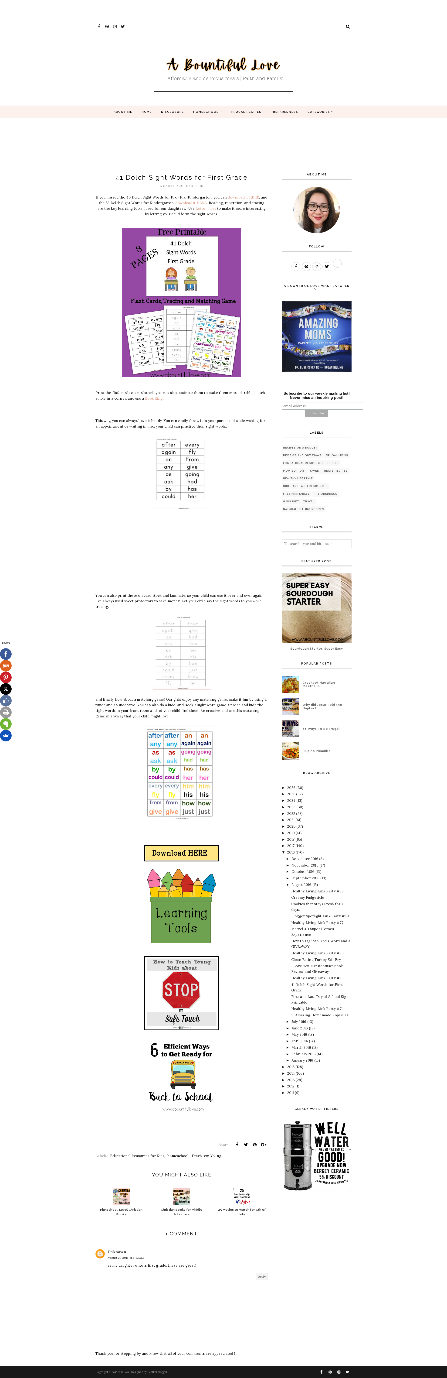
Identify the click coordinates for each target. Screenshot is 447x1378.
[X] (6, 689)
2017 (291, 845)
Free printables (296, 493)
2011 (290, 1092)
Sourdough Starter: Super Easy (316, 648)
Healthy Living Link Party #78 (317, 891)
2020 (291, 826)
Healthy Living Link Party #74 (317, 1008)
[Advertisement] (84, 10)
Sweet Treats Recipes (329, 470)
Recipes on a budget (300, 447)
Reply (262, 1276)
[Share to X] (246, 1144)
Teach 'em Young (206, 1156)
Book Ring (154, 398)
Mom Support (294, 470)
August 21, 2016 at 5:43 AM (126, 1257)
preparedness (325, 493)
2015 (291, 1067)
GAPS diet (291, 501)
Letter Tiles (206, 208)
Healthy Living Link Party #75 (317, 978)
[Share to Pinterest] (255, 1144)
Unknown (117, 1252)
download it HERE (243, 197)
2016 (291, 852)
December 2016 (304, 859)
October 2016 (303, 871)
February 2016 (303, 1054)
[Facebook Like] (6, 700)
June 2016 (299, 1028)
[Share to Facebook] (237, 1144)
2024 (291, 800)
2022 (291, 813)
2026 (291, 787)
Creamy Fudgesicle (307, 897)
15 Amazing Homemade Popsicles (320, 1015)
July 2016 (298, 1021)
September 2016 (305, 878)
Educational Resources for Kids (137, 1156)
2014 (291, 1073)
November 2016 (304, 865)
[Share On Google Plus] (264, 1144)
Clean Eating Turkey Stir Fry (316, 959)
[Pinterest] (6, 677)
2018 (291, 839)
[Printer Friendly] (6, 712)
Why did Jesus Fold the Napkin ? (322, 706)
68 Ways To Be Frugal (321, 728)
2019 (291, 833)
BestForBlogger (157, 1372)
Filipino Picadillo (317, 751)
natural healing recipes (303, 509)
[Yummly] (6, 666)
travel (308, 501)
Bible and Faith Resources (305, 486)
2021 (291, 820)
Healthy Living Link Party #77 (317, 922)
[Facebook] (6, 654)
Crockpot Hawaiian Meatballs (319, 684)
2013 (291, 1080)
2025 (291, 794)
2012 (291, 1086)
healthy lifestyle (298, 478)
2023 (291, 807)
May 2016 (299, 1034)
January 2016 (302, 1060)
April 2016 (299, 1041)
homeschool (177, 1156)
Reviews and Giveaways (302, 455)
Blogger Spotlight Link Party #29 (320, 916)
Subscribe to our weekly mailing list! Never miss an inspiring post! (317, 395)
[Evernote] (6, 724)
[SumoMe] (6, 735)
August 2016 (301, 884)
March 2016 (301, 1047)
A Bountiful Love (119, 1372)
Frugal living (337, 455)
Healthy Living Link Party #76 (317, 953)
